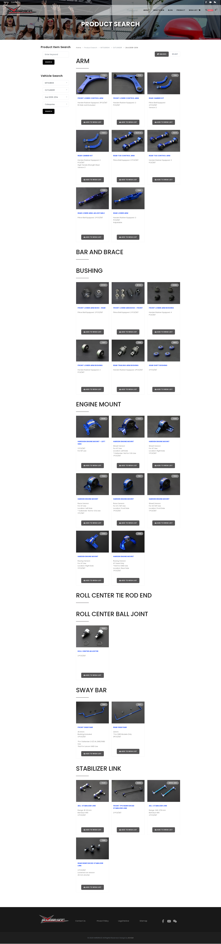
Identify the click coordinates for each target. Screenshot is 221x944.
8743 (103, 285)
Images (162, 54)
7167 (139, 476)
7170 (139, 75)
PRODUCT (181, 10)
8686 (103, 418)
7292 (104, 533)
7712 (104, 75)
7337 (139, 418)
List (176, 54)
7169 (139, 533)
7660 (104, 628)
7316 (175, 75)
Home (78, 47)
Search (48, 62)
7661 (104, 704)
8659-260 (173, 783)
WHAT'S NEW (158, 10)
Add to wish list (93, 122)
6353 (139, 783)
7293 (104, 476)
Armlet (131, 938)
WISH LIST (193, 10)
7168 (139, 342)
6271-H (138, 133)
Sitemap (143, 921)
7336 (175, 418)
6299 (175, 285)
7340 (103, 783)
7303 (104, 133)
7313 (175, 476)
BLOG (170, 10)
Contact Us (80, 921)
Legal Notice (123, 921)
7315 (104, 190)
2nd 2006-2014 (131, 47)
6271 (175, 133)
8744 (139, 285)
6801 (175, 342)
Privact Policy (103, 921)
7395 (104, 840)
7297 (104, 342)
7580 (139, 190)
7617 (139, 704)
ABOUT (146, 10)
